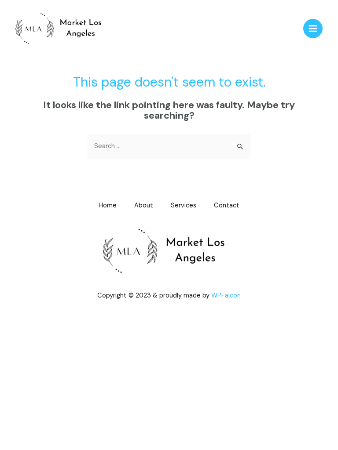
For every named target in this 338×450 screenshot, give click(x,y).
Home (108, 205)
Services (183, 205)
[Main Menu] (313, 28)
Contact (226, 205)
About (143, 205)
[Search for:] (169, 146)
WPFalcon (226, 295)
